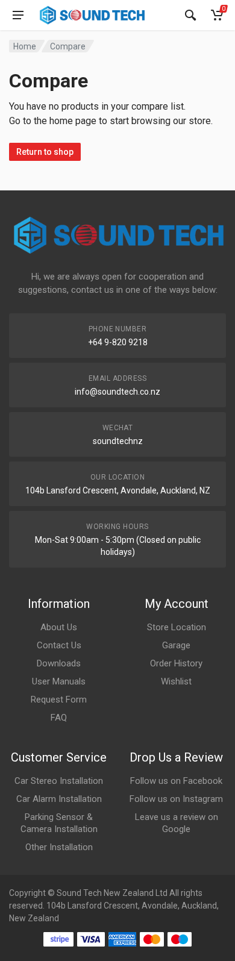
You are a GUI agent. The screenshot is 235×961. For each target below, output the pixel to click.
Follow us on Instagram (176, 799)
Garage (176, 645)
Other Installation (59, 847)
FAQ (59, 717)
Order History (176, 663)
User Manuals (59, 681)
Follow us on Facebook (176, 780)
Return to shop (45, 152)
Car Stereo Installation (58, 780)
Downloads (59, 663)
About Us (58, 627)
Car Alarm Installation (59, 799)
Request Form (59, 699)
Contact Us (59, 645)
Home (24, 46)
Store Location (176, 627)
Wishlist (176, 681)
